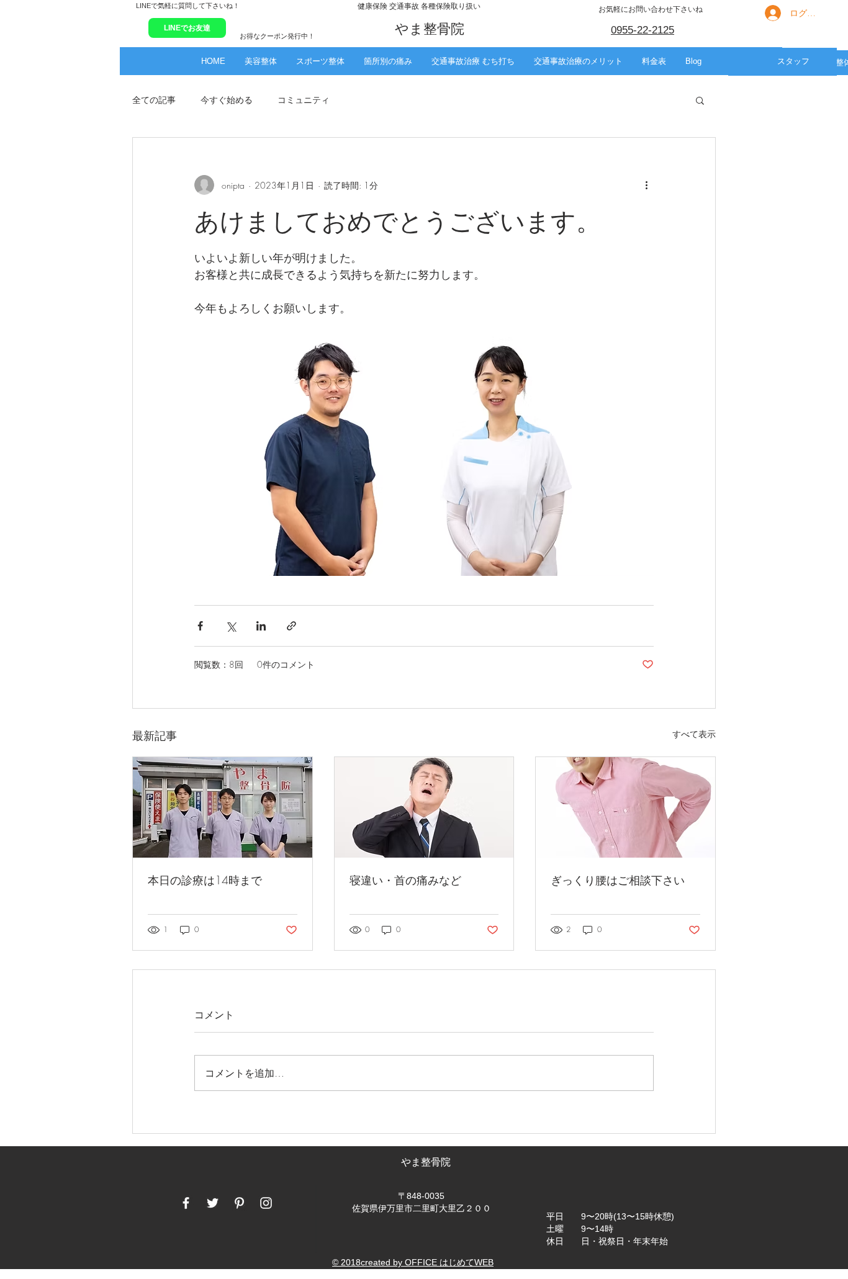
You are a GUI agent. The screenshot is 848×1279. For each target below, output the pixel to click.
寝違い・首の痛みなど (405, 880)
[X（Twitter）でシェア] (231, 626)
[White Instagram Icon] (266, 1203)
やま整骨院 (427, 1162)
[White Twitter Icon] (212, 1203)
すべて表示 (694, 734)
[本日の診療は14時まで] (222, 807)
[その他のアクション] (646, 184)
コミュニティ (303, 99)
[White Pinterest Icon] (239, 1203)
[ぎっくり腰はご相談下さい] (625, 807)
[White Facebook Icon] (186, 1203)
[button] (260, 61)
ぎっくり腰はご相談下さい (618, 880)
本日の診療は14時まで (205, 880)
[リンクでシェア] (291, 626)
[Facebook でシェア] (200, 626)
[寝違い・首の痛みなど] (424, 807)
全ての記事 (154, 99)
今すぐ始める (227, 99)
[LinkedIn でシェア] (261, 626)
